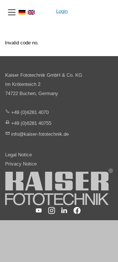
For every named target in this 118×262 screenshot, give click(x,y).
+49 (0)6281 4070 (30, 112)
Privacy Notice (21, 164)
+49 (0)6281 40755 (31, 123)
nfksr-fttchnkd (39, 134)
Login (62, 11)
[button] (11, 12)
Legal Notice (18, 154)
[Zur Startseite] (93, 8)
